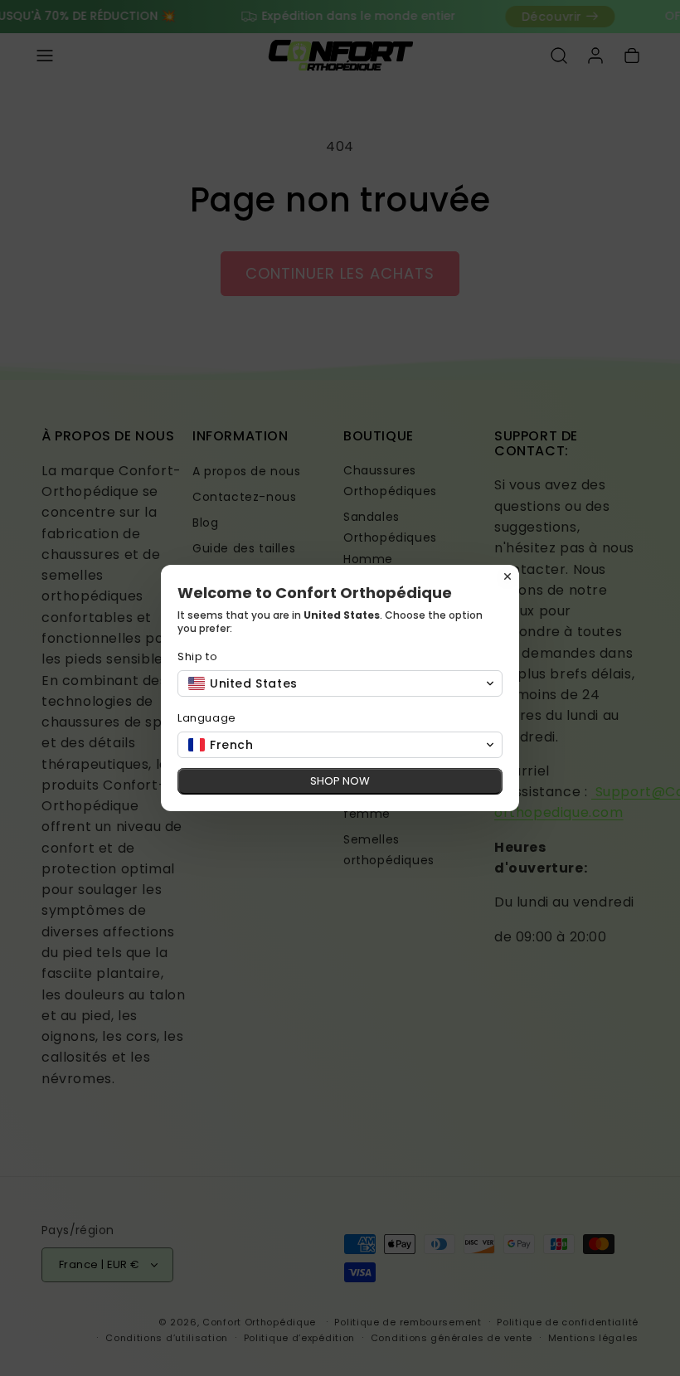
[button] (340, 683)
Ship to (197, 656)
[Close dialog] (507, 576)
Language (206, 718)
